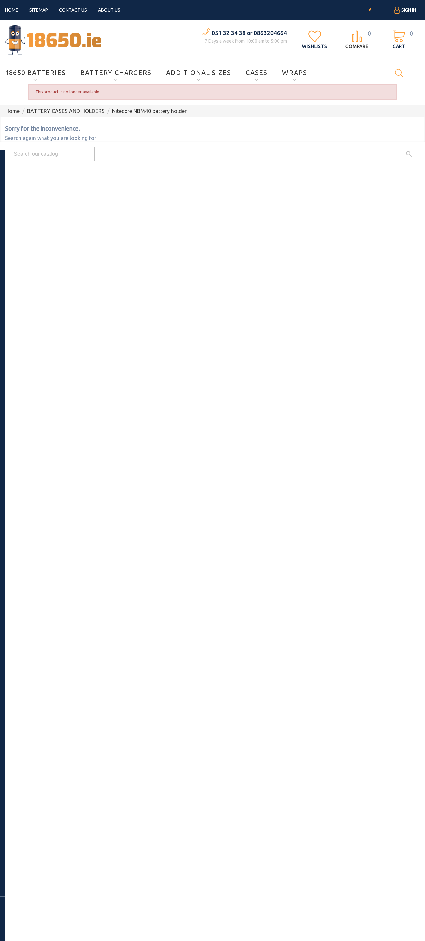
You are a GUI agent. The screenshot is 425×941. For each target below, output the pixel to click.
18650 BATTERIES (35, 72)
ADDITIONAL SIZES (198, 72)
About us (109, 10)
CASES (256, 72)
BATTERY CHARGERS (115, 72)
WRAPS (294, 72)
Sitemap (38, 10)
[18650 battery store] (53, 39)
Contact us (73, 10)
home (11, 10)
